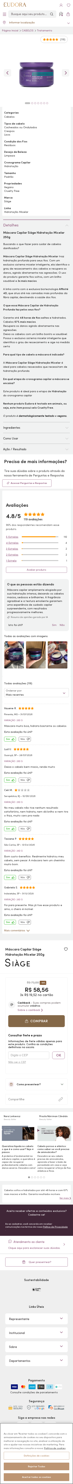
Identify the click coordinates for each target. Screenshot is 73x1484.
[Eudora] (14, 5)
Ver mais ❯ (65, 1198)
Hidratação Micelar (16, 212)
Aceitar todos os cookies (36, 1477)
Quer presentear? (40, 1262)
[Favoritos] (68, 5)
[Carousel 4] (38, 1177)
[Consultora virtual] (61, 14)
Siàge (7, 201)
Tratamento (44, 30)
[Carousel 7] (47, 103)
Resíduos (10, 145)
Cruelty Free (11, 191)
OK (58, 1055)
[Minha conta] (61, 5)
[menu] (4, 14)
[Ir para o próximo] (65, 73)
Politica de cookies (55, 1448)
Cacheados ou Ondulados (20, 127)
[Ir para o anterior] (7, 73)
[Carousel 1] (29, 1177)
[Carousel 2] (32, 1177)
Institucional (17, 1333)
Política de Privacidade (55, 1226)
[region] (36, 1453)
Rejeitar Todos (36, 1466)
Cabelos (28, 30)
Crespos (9, 131)
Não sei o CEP (17, 1062)
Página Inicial (10, 30)
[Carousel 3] (35, 1177)
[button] (66, 949)
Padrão (8, 176)
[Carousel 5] (41, 1177)
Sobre (13, 1347)
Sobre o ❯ (30, 1009)
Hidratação (11, 166)
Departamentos (19, 1361)
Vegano (9, 187)
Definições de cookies (36, 1455)
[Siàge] (17, 965)
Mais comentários (14, 930)
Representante (19, 1319)
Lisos (7, 134)
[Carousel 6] (44, 1177)
